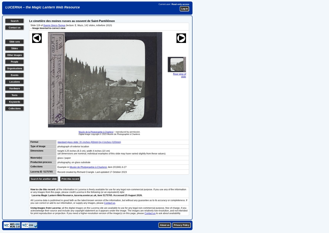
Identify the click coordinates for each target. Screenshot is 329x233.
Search (14, 21)
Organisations (14, 68)
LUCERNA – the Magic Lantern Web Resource (42, 7)
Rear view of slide (179, 75)
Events (14, 75)
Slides (14, 48)
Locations (14, 82)
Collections (15, 108)
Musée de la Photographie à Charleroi (96, 132)
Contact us (15, 27)
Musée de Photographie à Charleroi (88, 167)
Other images (14, 55)
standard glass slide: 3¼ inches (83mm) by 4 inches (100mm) (89, 142)
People (14, 61)
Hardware (14, 88)
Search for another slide (44, 179)
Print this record (70, 179)
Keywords (14, 102)
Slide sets (14, 41)
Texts (15, 95)
